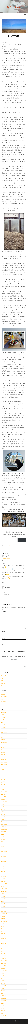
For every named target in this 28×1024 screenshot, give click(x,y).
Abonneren (22, 539)
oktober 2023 (3, 797)
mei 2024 (3, 779)
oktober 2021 (3, 856)
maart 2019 (3, 933)
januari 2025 (3, 759)
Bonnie (19, 39)
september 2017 (4, 968)
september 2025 (4, 739)
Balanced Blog (21, 1021)
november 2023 (4, 794)
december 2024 (4, 762)
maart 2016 (3, 1013)
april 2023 (3, 811)
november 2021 (4, 854)
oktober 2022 (3, 826)
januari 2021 (3, 879)
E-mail (4, 638)
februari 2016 (3, 1015)
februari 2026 (3, 727)
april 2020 (3, 901)
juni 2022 (2, 836)
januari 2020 (3, 908)
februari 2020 (3, 906)
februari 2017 (3, 985)
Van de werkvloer (4, 704)
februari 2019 (3, 936)
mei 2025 (3, 749)
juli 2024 (2, 774)
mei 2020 (3, 898)
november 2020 (4, 884)
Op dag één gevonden (5, 685)
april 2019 (3, 931)
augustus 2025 (4, 742)
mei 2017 (2, 978)
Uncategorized (3, 701)
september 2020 (4, 889)
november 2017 (4, 963)
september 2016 (4, 998)
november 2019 (4, 913)
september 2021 (4, 859)
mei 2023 (3, 809)
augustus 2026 (4, 712)
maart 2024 (3, 784)
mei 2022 (3, 839)
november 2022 (4, 824)
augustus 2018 (4, 943)
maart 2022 (3, 844)
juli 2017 (2, 973)
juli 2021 (2, 864)
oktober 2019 (3, 916)
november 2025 (4, 734)
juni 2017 (2, 976)
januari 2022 (3, 849)
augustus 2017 (4, 970)
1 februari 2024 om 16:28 (6, 558)
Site (3, 644)
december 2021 (4, 851)
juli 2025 (2, 744)
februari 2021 (3, 876)
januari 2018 (3, 958)
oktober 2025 (3, 737)
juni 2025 (3, 747)
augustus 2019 (4, 921)
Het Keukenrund (4, 696)
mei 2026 (3, 720)
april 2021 (3, 871)
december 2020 (4, 881)
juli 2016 (2, 1003)
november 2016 (4, 993)
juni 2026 (3, 717)
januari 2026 (3, 729)
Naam (4, 631)
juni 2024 (3, 777)
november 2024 (4, 764)
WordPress (13, 1021)
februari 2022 (3, 846)
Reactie (4, 611)
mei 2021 (2, 869)
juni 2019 (2, 926)
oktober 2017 (3, 966)
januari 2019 (3, 938)
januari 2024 (3, 789)
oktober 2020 (3, 886)
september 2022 (4, 829)
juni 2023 (3, 806)
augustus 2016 (4, 1000)
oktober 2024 (3, 767)
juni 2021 (2, 866)
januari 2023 (3, 819)
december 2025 (4, 732)
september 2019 (4, 918)
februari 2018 (3, 956)
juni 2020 (3, 896)
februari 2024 (3, 787)
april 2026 (3, 722)
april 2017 (3, 980)
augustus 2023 (4, 802)
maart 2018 (3, 953)
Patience (2, 678)
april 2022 (3, 841)
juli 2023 (2, 804)
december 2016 (4, 990)
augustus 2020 (4, 891)
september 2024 (4, 769)
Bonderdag (8, 545)
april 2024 (3, 782)
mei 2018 (2, 948)
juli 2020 (2, 893)
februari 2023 (3, 816)
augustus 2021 (4, 861)
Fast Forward (3, 683)
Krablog (2, 699)
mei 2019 (2, 928)
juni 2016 (2, 1005)
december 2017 (4, 961)
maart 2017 (3, 983)
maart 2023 (3, 814)
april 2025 (3, 752)
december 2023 (4, 792)
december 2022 (4, 821)
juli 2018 (2, 946)
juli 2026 (2, 714)
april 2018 (3, 951)
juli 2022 (2, 834)
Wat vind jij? (3, 676)
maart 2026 (3, 724)
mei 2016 (3, 1008)
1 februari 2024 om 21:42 (6, 590)
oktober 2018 (3, 941)
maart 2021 (3, 874)
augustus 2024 (4, 772)
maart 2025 (3, 754)
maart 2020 (3, 903)
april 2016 (3, 1010)
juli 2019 (2, 923)
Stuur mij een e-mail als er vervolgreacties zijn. (14, 651)
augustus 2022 (4, 831)
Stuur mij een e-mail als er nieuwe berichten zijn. (13, 656)
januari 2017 (3, 988)
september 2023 (4, 799)
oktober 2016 (3, 995)
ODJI (2, 681)
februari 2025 (3, 757)
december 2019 (4, 911)
